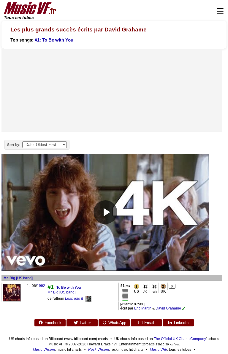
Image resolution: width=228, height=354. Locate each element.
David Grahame (168, 308)
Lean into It (74, 298)
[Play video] (105, 212)
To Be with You (68, 287)
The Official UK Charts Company (180, 339)
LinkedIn (181, 322)
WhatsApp (117, 322)
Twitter (85, 322)
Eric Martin (142, 308)
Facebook (53, 322)
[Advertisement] (111, 90)
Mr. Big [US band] (18, 278)
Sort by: (13, 145)
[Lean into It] (88, 298)
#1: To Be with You (54, 40)
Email (149, 322)
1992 (41, 286)
